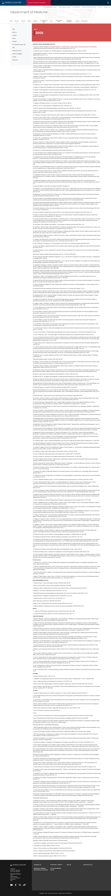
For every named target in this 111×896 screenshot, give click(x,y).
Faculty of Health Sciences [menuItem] (37, 2)
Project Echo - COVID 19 (56, 864)
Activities (14, 35)
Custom (24, 884)
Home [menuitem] (11, 21)
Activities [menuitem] (23, 21)
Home (13, 29)
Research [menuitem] (35, 21)
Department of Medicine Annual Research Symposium (41, 869)
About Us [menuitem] (17, 21)
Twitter (20, 884)
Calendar (14, 56)
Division (14, 38)
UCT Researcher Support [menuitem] (44, 21)
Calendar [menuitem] (77, 21)
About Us (14, 32)
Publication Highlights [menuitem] (69, 21)
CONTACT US (107, 7)
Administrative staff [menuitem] (58, 21)
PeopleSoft (37, 864)
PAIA (70, 893)
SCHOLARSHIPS (76, 7)
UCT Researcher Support (18, 44)
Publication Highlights (17, 53)
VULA (68, 864)
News (13, 47)
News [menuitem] (51, 21)
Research (14, 41)
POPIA (67, 893)
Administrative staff (16, 50)
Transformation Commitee (64, 7)
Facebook (15, 884)
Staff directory (87, 864)
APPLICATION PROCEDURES (89, 7)
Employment (15, 60)
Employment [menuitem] (84, 21)
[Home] (11, 2)
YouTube (11, 884)
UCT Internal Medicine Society (50, 7)
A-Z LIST (100, 7)
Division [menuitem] (29, 21)
